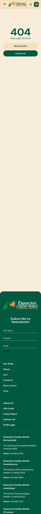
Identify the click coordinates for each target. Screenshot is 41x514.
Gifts (5, 391)
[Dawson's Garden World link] (20, 305)
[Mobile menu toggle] (4, 4)
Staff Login (9, 424)
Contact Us (9, 419)
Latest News (10, 414)
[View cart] (36, 4)
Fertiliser (8, 380)
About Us (8, 403)
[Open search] (30, 4)
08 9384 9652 (16, 477)
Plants (6, 369)
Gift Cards (8, 408)
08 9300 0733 (16, 501)
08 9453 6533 (16, 453)
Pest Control (9, 385)
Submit (6, 351)
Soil (5, 374)
